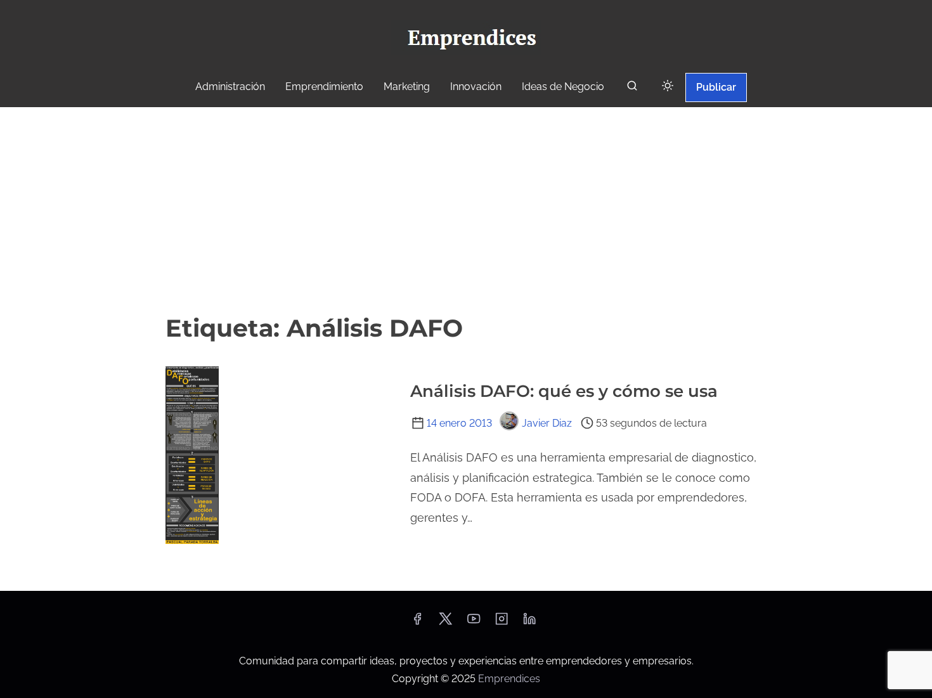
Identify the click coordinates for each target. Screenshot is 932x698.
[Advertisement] (466, 208)
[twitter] (445, 623)
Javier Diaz (547, 423)
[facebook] (417, 623)
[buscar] (632, 88)
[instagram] (501, 623)
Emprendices (509, 679)
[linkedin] (529, 623)
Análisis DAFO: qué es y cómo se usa (564, 391)
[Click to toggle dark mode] (667, 86)
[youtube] (473, 623)
